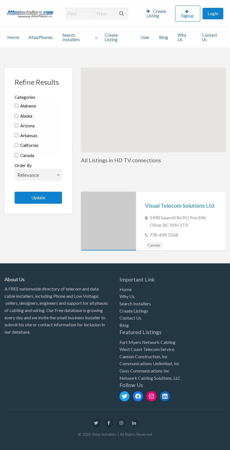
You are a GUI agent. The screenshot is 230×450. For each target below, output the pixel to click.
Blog (163, 37)
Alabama (27, 105)
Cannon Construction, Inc (143, 356)
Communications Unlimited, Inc (149, 363)
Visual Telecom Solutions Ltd (179, 205)
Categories (25, 97)
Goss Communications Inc (144, 370)
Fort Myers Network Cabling (147, 342)
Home (13, 37)
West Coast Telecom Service (146, 349)
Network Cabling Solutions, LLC (150, 378)
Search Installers (71, 37)
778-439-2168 (164, 234)
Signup (187, 15)
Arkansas (28, 135)
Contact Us (209, 37)
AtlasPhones (41, 37)
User (145, 37)
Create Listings (133, 310)
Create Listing (156, 13)
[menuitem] (158, 14)
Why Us (182, 37)
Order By (23, 165)
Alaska (25, 115)
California (28, 145)
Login (213, 13)
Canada (26, 155)
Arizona (26, 125)
